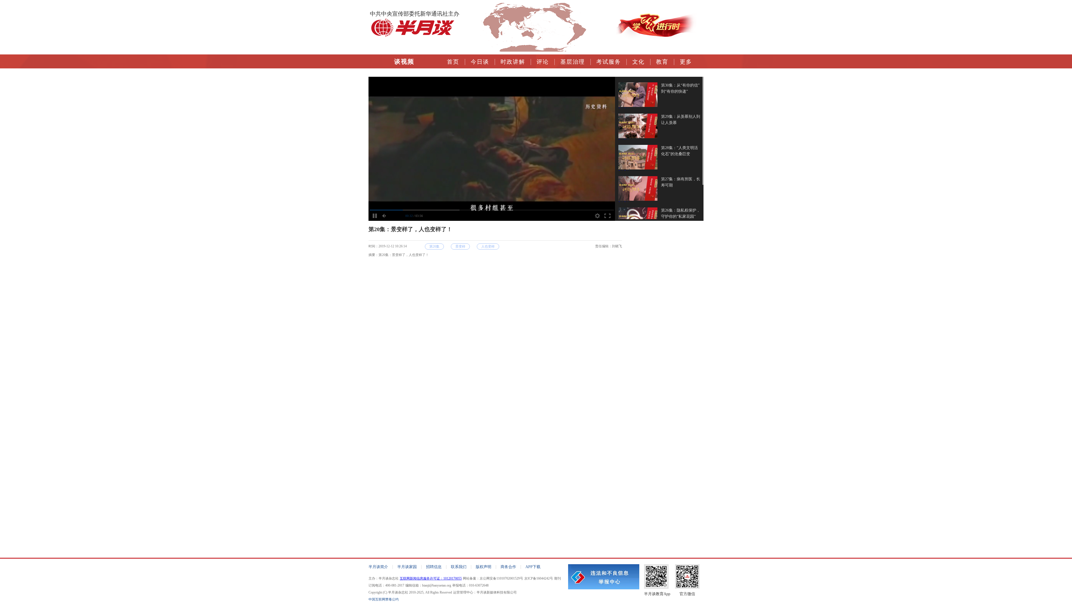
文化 (638, 62)
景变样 (460, 246)
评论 (543, 62)
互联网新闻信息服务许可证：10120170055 (431, 578)
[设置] (597, 216)
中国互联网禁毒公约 (383, 599)
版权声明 (483, 567)
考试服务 (608, 62)
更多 (686, 62)
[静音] (385, 216)
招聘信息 (434, 567)
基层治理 (572, 62)
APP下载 (532, 567)
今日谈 (480, 62)
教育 (662, 62)
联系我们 (458, 567)
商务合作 (508, 567)
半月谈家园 (407, 567)
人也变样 (488, 246)
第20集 (434, 246)
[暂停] (375, 216)
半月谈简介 (378, 567)
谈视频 (404, 61)
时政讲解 (513, 62)
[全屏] (607, 216)
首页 (453, 62)
